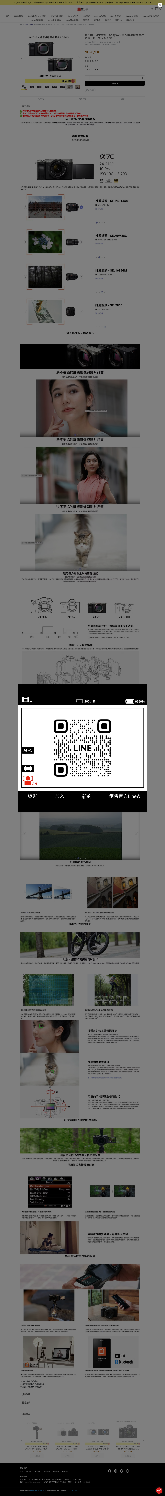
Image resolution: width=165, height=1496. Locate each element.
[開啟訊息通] (159, 1490)
